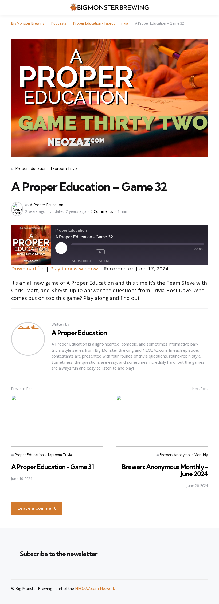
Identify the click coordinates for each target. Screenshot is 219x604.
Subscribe (82, 261)
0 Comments (102, 211)
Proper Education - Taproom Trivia (46, 168)
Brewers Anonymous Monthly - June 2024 (165, 470)
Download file (28, 268)
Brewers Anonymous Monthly (184, 455)
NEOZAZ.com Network (95, 588)
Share (105, 261)
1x (100, 252)
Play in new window (74, 268)
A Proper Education (46, 204)
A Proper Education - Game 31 (52, 467)
